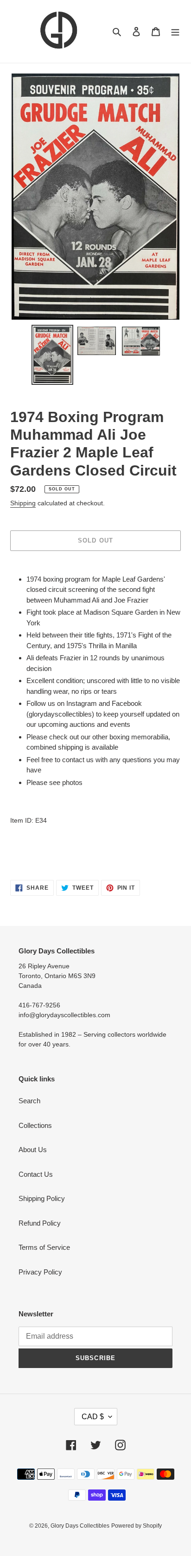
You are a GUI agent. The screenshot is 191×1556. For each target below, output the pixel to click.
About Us (33, 1150)
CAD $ (93, 1417)
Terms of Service (44, 1247)
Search (29, 1101)
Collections (35, 1125)
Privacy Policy (40, 1272)
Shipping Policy (42, 1198)
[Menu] (175, 31)
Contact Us (36, 1174)
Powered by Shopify (136, 1525)
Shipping (23, 503)
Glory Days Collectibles (80, 1525)
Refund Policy (40, 1223)
